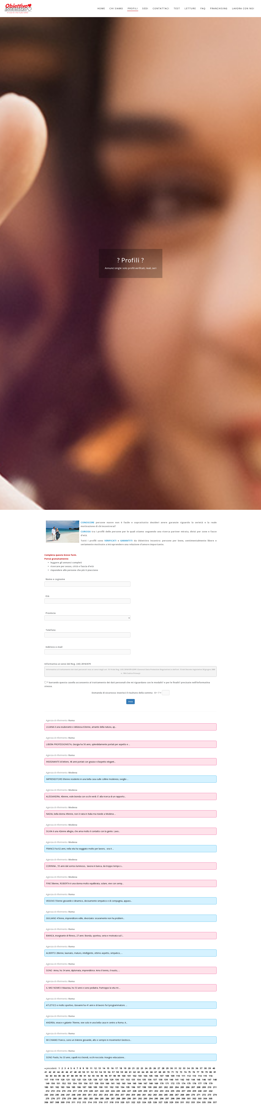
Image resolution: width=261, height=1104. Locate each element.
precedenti (50, 1068)
